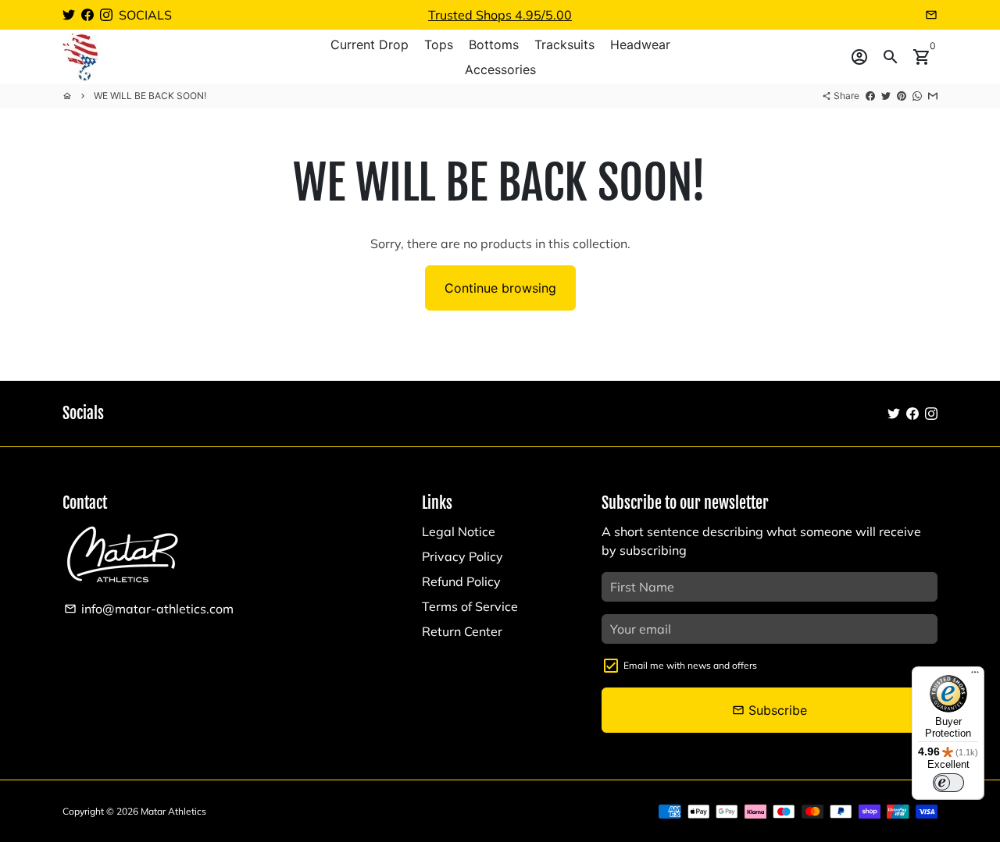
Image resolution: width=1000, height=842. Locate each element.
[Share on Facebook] (870, 95)
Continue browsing (500, 288)
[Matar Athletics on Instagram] (106, 15)
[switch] (948, 782)
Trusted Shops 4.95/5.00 (500, 15)
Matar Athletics (173, 811)
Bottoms (494, 44)
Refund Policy (461, 581)
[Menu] (975, 675)
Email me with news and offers (690, 665)
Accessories (500, 69)
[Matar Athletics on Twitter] (68, 15)
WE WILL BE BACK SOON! (150, 95)
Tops (438, 44)
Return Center (462, 631)
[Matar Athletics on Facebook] (87, 15)
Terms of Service (470, 606)
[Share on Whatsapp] (917, 95)
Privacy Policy (462, 556)
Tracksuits (564, 44)
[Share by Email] (933, 95)
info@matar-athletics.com (149, 608)
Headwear (640, 44)
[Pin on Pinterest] (901, 95)
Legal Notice (458, 531)
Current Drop (369, 44)
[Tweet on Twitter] (886, 95)
